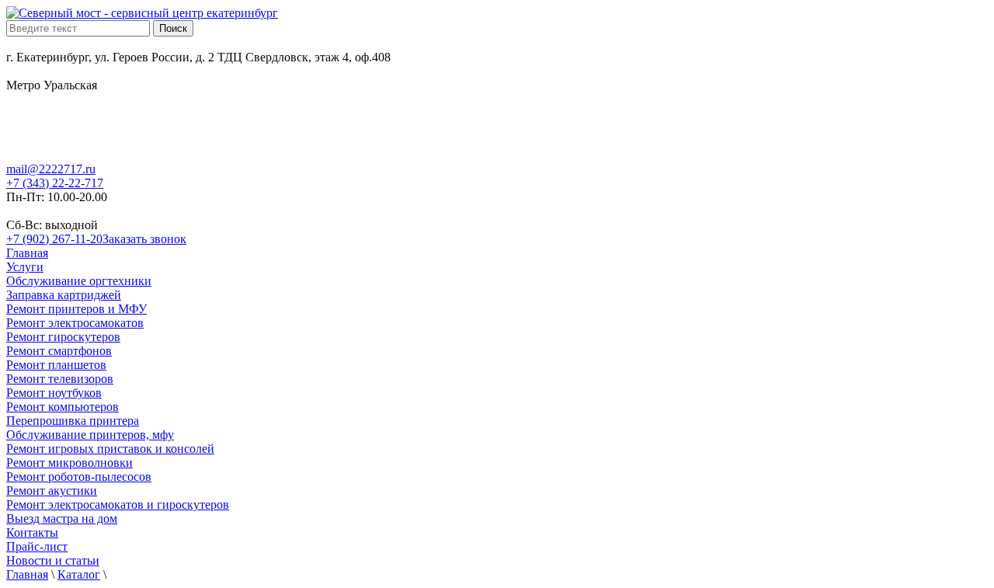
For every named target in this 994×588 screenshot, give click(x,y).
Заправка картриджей (63, 294)
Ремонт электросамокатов (75, 322)
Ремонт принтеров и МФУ (76, 308)
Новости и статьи (52, 560)
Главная (27, 252)
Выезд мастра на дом (61, 518)
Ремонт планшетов (56, 364)
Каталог (78, 574)
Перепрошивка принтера (72, 420)
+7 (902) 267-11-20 (54, 238)
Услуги (24, 266)
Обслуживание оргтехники (78, 280)
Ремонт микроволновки (69, 462)
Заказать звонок (144, 238)
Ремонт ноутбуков (54, 392)
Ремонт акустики (51, 490)
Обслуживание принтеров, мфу (90, 434)
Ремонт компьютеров (62, 406)
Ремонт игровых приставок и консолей (110, 448)
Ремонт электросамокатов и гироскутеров (117, 504)
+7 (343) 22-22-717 (54, 183)
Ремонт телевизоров (59, 378)
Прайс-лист (37, 546)
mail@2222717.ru (51, 169)
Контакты (32, 532)
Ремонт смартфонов (59, 350)
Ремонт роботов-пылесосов (78, 476)
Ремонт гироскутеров (63, 336)
